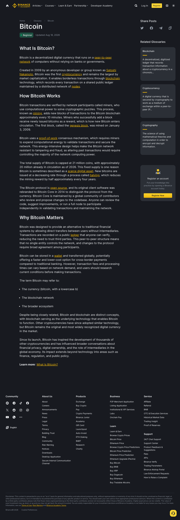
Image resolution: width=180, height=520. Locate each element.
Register (157, 5)
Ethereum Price (117, 443)
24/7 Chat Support (152, 439)
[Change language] (167, 5)
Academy (80, 421)
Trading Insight (151, 421)
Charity (79, 449)
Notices (45, 449)
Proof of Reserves (152, 425)
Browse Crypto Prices (120, 435)
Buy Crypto (81, 405)
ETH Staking (81, 437)
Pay (77, 409)
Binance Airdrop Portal (154, 469)
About (45, 401)
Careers (45, 405)
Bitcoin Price (115, 439)
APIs (146, 458)
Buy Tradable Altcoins (120, 482)
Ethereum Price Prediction (122, 455)
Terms (45, 425)
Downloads (47, 453)
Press (44, 417)
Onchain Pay (116, 417)
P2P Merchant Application (122, 401)
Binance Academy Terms (56, 505)
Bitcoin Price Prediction (120, 451)
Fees (146, 454)
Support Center (151, 443)
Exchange (80, 401)
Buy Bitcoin (115, 463)
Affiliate (147, 401)
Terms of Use (27, 505)
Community (47, 441)
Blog (44, 437)
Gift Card (80, 425)
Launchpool (81, 429)
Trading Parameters (153, 465)
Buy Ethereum (116, 478)
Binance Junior (82, 417)
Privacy (45, 429)
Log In (144, 5)
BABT (78, 441)
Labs (112, 413)
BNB (146, 409)
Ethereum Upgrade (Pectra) (122, 459)
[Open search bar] (135, 5)
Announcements (49, 409)
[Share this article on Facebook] (151, 28)
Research (80, 445)
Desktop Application (51, 456)
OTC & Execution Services (156, 413)
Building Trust (48, 433)
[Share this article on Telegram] (160, 28)
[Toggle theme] (173, 5)
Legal (44, 421)
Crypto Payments (84, 413)
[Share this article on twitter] (142, 28)
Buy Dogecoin (116, 474)
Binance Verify (150, 461)
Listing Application (118, 405)
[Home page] (21, 5)
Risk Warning (48, 445)
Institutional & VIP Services (122, 409)
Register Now (158, 195)
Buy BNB (114, 467)
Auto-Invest (81, 433)
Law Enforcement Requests (156, 473)
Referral (147, 405)
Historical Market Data (154, 417)
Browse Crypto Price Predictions (125, 447)
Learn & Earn (116, 431)
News (44, 413)
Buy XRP (114, 470)
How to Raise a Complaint (155, 477)
